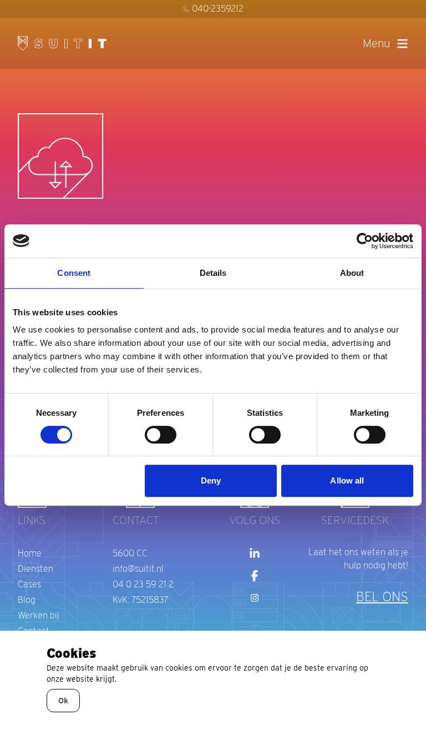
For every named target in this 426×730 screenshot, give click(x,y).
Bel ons (382, 596)
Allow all (347, 480)
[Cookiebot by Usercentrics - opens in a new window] (364, 241)
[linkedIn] (254, 553)
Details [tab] (213, 273)
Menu (376, 43)
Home (30, 553)
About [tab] (352, 273)
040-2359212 (218, 8)
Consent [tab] (73, 273)
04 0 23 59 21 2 (143, 584)
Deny (211, 480)
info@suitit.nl (138, 568)
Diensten (35, 568)
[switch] (160, 435)
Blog (27, 600)
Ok (63, 700)
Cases (29, 584)
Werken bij (38, 615)
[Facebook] (254, 575)
